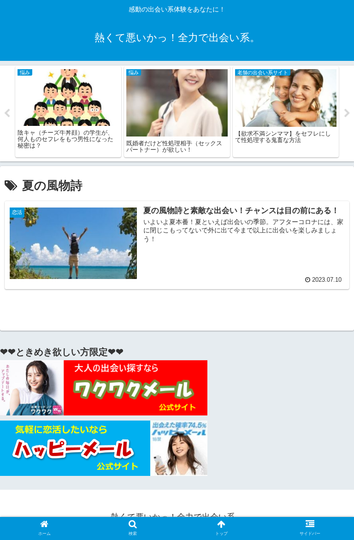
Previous (7, 113)
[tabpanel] (68, 111)
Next (347, 113)
